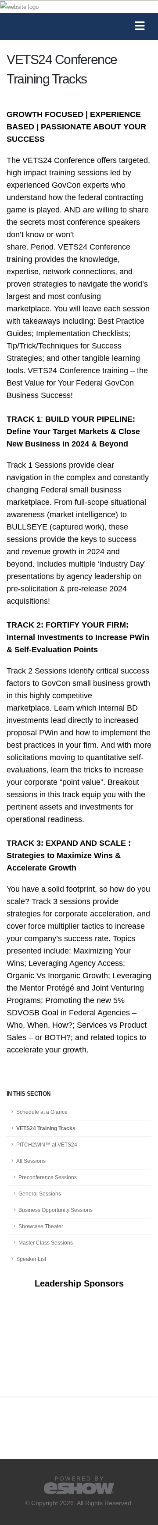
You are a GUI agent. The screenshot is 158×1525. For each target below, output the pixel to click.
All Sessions (31, 1161)
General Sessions (39, 1193)
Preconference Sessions (47, 1177)
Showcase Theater (40, 1226)
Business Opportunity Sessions (55, 1210)
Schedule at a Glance (42, 1112)
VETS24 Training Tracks (45, 1128)
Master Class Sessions (45, 1242)
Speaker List (31, 1259)
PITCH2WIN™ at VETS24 (46, 1144)
